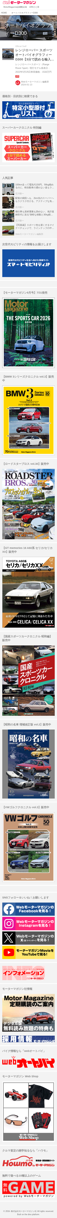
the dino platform (31, 1214)
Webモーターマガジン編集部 (35, 81)
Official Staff (20, 46)
